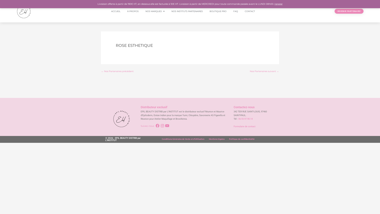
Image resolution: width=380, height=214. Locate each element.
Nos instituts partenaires (187, 11)
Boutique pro (218, 11)
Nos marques (153, 11)
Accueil (115, 11)
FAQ (235, 11)
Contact (250, 11)
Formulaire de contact (244, 126)
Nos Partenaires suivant (264, 71)
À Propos (133, 11)
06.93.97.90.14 (245, 119)
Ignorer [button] (278, 4)
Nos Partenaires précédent (117, 71)
